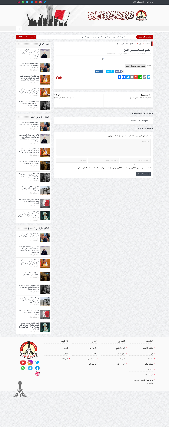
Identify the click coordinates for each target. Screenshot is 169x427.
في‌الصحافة (92, 364)
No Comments (111, 53)
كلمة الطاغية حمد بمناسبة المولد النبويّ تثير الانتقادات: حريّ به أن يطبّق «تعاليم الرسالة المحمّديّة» (29, 78)
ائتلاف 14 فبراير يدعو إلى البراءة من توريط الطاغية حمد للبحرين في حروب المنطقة (29, 103)
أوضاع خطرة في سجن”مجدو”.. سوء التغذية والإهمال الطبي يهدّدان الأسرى (29, 188)
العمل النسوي (91, 358)
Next (58, 95)
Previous (144, 95)
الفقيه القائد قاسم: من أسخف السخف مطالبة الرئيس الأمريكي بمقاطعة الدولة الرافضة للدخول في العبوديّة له (28, 215)
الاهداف (150, 358)
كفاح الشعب (121, 353)
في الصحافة (149, 374)
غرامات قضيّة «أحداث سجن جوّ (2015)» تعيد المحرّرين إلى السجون (29, 201)
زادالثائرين (92, 348)
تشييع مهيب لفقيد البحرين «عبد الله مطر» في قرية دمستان (29, 162)
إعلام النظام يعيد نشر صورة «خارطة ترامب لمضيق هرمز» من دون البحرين (105, 36)
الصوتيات (65, 358)
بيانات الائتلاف (148, 348)
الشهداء (122, 358)
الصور (66, 353)
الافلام (66, 348)
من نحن (150, 353)
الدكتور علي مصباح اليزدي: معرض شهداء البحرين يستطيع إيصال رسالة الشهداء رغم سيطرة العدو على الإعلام (28, 53)
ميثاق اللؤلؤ (149, 364)
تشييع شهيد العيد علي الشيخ (124, 53)
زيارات (94, 353)
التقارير (150, 369)
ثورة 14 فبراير (120, 364)
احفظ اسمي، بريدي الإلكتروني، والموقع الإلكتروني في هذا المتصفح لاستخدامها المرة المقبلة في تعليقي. (114, 168)
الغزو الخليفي (120, 348)
